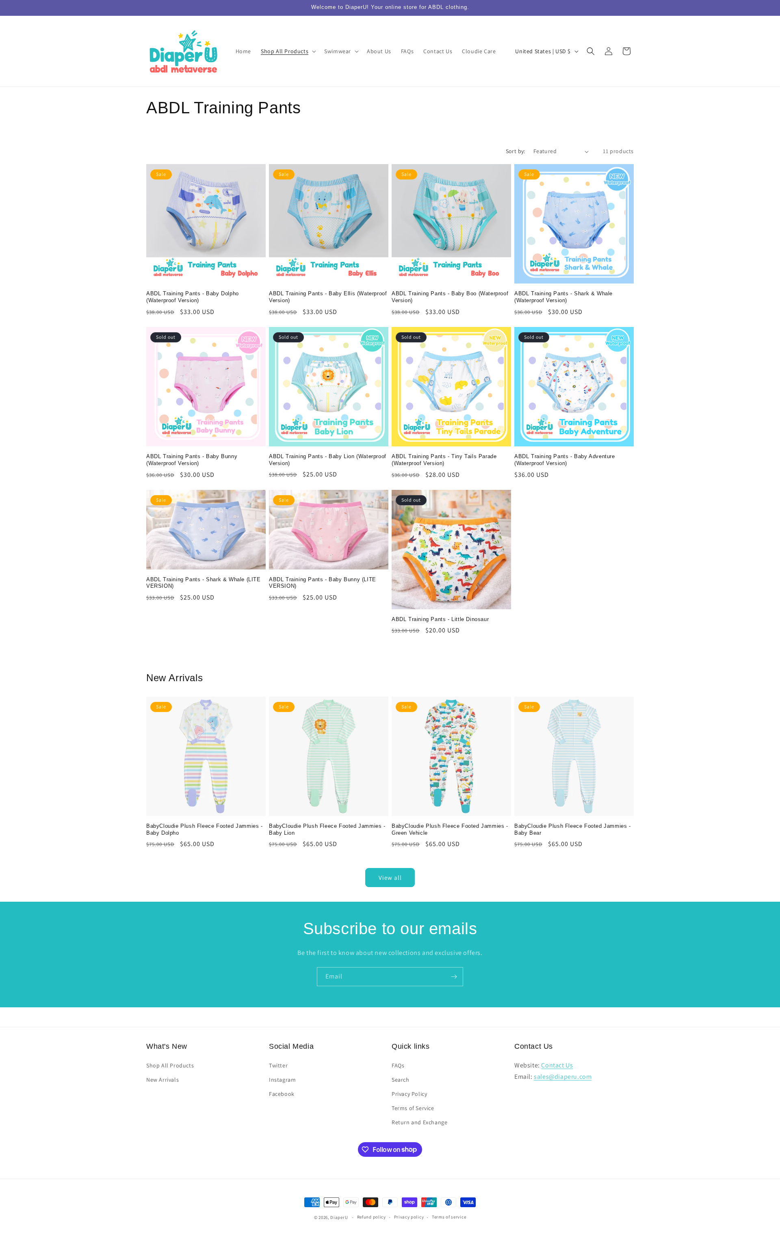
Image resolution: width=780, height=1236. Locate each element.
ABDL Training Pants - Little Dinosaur (440, 619)
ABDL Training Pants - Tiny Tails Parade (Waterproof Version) (444, 459)
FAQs (398, 1065)
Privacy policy (409, 1217)
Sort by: (515, 151)
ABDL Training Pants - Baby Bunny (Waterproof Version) (191, 459)
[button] (287, 51)
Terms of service (449, 1217)
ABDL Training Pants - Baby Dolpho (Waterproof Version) (192, 296)
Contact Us (557, 1065)
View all (390, 877)
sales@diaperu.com (563, 1076)
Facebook (282, 1093)
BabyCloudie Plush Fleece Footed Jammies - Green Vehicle (450, 829)
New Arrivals (162, 1079)
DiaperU (339, 1217)
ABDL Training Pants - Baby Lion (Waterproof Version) (327, 459)
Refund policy (371, 1217)
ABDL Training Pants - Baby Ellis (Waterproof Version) (328, 296)
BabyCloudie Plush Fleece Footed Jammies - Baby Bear (572, 829)
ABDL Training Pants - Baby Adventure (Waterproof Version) (564, 459)
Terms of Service (413, 1108)
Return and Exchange (419, 1122)
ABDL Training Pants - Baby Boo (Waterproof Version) (450, 296)
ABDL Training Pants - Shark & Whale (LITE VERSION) (203, 582)
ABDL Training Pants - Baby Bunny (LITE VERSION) (322, 582)
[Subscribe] (454, 976)
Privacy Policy (409, 1093)
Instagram (282, 1079)
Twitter (278, 1065)
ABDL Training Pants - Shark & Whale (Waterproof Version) (563, 296)
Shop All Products (170, 1065)
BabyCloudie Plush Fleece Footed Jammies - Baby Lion (327, 829)
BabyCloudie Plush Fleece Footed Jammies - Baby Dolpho (204, 829)
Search (401, 1079)
